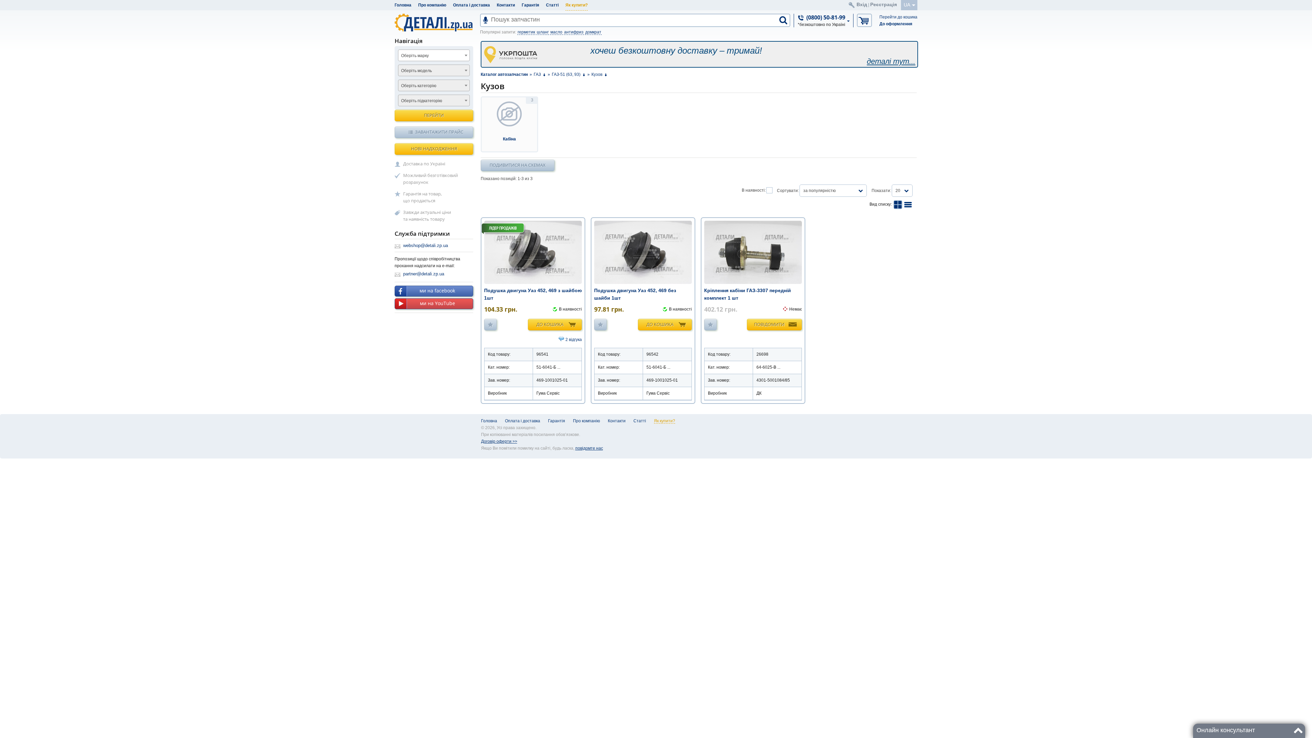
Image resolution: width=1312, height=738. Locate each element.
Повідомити (769, 324)
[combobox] (434, 55)
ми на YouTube (437, 303)
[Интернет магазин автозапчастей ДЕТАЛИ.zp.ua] (434, 23)
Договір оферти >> (499, 441)
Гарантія (530, 5)
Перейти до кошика (898, 17)
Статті (552, 5)
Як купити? (576, 5)
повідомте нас (589, 448)
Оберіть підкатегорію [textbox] (421, 100)
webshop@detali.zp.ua (425, 245)
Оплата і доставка (471, 5)
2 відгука (573, 339)
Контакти (506, 5)
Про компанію (432, 5)
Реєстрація (883, 4)
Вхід (862, 4)
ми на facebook (437, 290)
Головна (403, 5)
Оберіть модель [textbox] (416, 70)
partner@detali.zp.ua (423, 273)
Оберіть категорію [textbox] (418, 85)
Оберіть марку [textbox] (415, 55)
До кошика (549, 324)
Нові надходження (434, 149)
